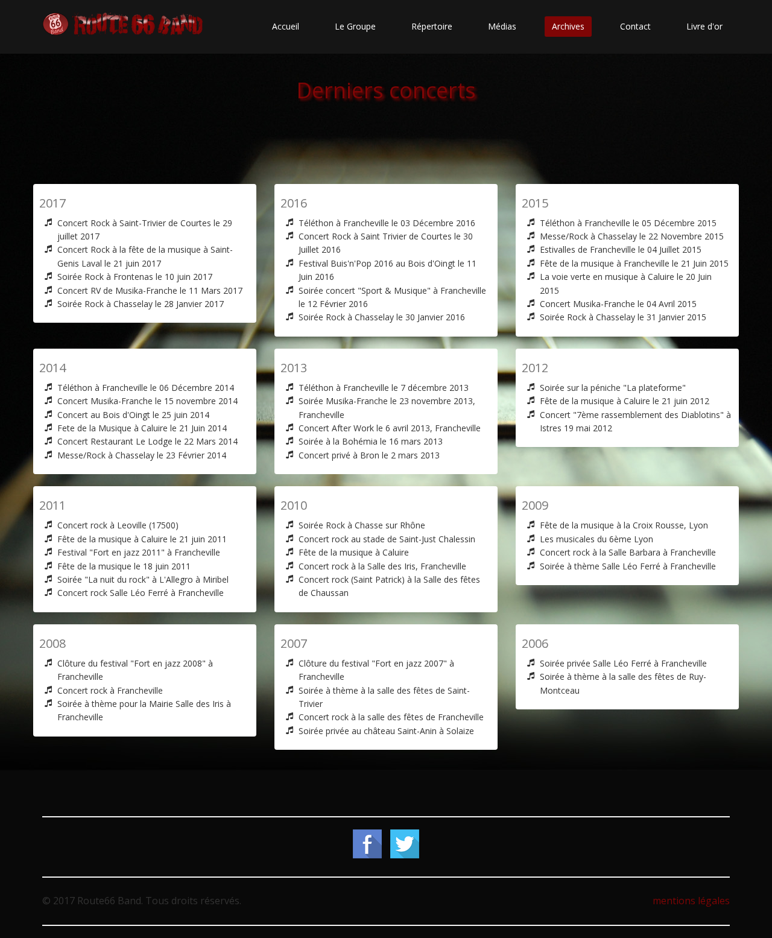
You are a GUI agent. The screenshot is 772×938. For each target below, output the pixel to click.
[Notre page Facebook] (367, 843)
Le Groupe (355, 26)
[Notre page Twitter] (404, 843)
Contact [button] (635, 26)
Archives (568, 26)
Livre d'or (704, 26)
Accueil (285, 26)
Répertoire (431, 26)
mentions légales (691, 900)
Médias (502, 26)
